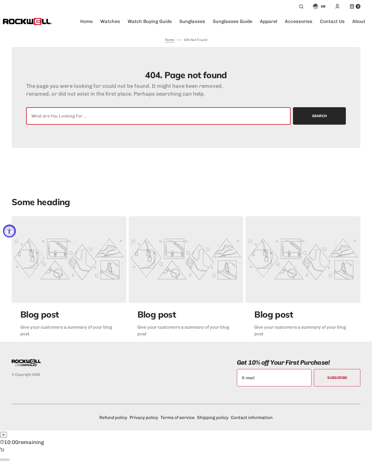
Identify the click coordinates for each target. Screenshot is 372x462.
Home (169, 40)
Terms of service (177, 417)
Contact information (252, 417)
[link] (69, 259)
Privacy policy (144, 417)
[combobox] (158, 116)
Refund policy (113, 417)
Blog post (39, 314)
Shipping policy (212, 417)
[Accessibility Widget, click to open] (9, 231)
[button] (301, 6)
